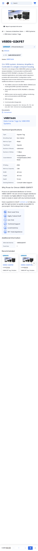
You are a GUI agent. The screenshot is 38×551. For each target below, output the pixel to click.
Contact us (23, 202)
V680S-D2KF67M (26, 265)
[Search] (11, 3)
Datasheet (8, 112)
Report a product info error (14, 26)
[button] (19, 15)
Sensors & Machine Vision (14, 31)
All (2, 31)
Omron (6, 51)
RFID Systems (30, 31)
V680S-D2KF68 (8, 265)
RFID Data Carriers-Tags (13, 34)
